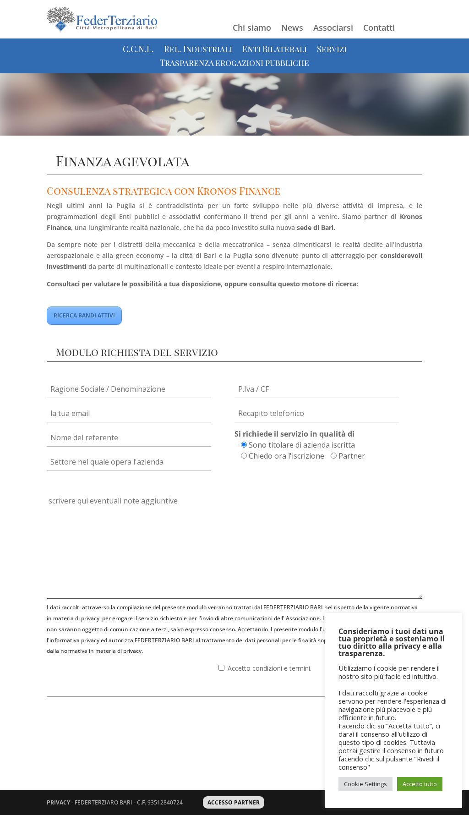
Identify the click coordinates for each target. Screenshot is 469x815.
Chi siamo (252, 28)
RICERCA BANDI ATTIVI (84, 315)
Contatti (379, 28)
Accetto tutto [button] (420, 784)
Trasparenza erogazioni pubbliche (234, 64)
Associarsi (333, 28)
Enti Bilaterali (274, 50)
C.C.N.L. (138, 50)
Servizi (332, 50)
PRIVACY (58, 802)
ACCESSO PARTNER (233, 802)
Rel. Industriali (198, 50)
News (292, 28)
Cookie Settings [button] (365, 784)
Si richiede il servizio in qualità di (294, 434)
